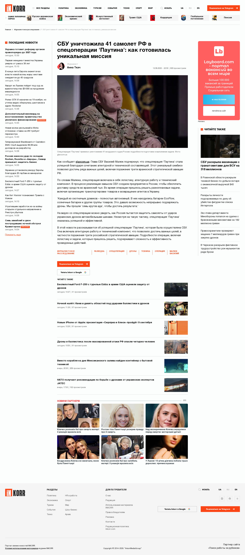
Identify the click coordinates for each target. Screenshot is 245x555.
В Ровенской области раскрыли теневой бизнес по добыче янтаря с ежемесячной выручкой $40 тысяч (220, 183)
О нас (108, 496)
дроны (133, 251)
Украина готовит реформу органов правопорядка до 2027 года (25, 51)
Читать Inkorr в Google (71, 272)
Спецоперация (116, 251)
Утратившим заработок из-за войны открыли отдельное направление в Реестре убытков (23, 210)
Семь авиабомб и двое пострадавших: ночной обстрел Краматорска (23, 224)
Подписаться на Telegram (71, 264)
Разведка (99, 251)
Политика (63, 8)
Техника (145, 251)
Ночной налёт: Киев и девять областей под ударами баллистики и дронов (103, 303)
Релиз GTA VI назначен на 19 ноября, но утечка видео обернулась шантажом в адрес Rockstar (25, 103)
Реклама (110, 517)
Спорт (139, 8)
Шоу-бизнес (71, 510)
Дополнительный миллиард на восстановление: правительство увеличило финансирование (25, 117)
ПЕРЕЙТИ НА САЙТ (219, 111)
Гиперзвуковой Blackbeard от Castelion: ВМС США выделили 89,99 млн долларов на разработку (25, 145)
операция (160, 251)
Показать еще (13, 235)
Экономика (81, 8)
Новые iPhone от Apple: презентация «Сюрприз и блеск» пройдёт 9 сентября (104, 322)
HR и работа (71, 496)
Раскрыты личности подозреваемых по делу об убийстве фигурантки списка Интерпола (217, 200)
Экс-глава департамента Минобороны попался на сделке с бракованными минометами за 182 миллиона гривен (220, 218)
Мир (150, 8)
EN (198, 8)
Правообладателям (115, 512)
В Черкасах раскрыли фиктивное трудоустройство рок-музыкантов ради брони (220, 248)
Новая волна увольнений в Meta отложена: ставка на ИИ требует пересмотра (22, 131)
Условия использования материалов (21, 548)
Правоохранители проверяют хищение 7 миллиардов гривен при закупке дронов (220, 234)
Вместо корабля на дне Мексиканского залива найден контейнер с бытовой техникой (104, 363)
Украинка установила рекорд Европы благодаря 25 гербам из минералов (24, 171)
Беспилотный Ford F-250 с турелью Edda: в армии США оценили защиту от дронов (25, 184)
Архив (68, 514)
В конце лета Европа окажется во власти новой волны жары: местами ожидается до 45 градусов (23, 75)
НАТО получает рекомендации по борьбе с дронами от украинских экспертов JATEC (105, 382)
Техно (126, 8)
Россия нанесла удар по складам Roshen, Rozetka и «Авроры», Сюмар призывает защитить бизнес (25, 159)
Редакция (110, 500)
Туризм (97, 8)
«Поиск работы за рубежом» (224, 548)
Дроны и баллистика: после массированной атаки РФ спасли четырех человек (106, 342)
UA (182, 8)
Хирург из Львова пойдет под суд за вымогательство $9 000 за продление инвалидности (24, 89)
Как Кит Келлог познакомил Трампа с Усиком (24, 196)
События (112, 8)
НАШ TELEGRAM (220, 100)
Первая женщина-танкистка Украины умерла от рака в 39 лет (24, 62)
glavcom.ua (82, 162)
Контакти (110, 522)
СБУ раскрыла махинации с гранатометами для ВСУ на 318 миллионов (220, 166)
